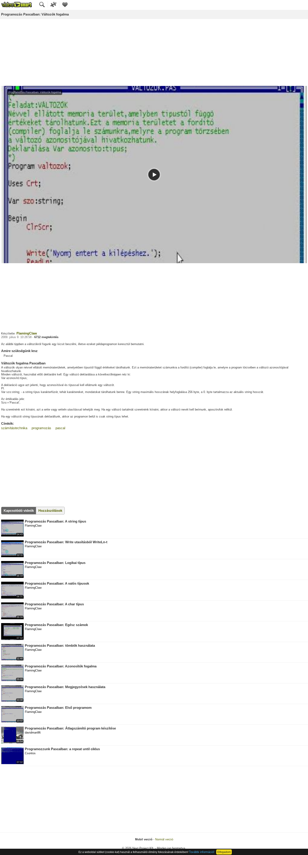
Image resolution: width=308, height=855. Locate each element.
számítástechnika (14, 428)
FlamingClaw (26, 333)
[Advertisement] (154, 52)
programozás (41, 428)
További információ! (201, 852)
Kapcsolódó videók (19, 510)
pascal (60, 428)
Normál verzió (164, 839)
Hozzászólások (50, 510)
